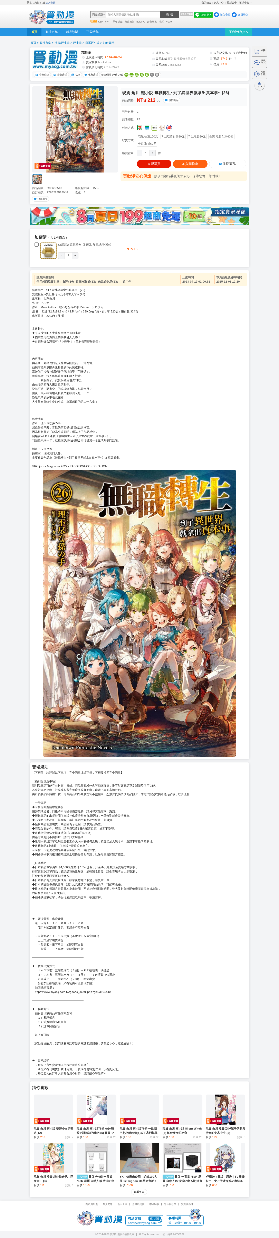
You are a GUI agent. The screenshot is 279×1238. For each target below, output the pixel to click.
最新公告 (232, 2)
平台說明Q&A (238, 32)
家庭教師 (129, 21)
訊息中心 (219, 2)
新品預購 (72, 32)
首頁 (34, 32)
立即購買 (154, 164)
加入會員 (50, 2)
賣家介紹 (44, 74)
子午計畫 (118, 21)
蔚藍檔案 (152, 21)
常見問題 (108, 1204)
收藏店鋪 (93, 74)
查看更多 (139, 1191)
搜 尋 (169, 14)
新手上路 (122, 1204)
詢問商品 (174, 100)
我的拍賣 (206, 2)
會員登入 (243, 14)
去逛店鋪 (62, 74)
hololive (140, 21)
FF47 (108, 21)
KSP (100, 21)
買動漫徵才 (187, 1204)
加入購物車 (190, 164)
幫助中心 (244, 2)
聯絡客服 (154, 1204)
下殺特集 (92, 32)
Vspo (169, 21)
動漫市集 (52, 32)
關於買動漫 (92, 1204)
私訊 (77, 74)
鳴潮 (161, 21)
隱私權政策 (170, 1204)
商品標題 (97, 14)
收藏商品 (42, 198)
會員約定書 (138, 1204)
